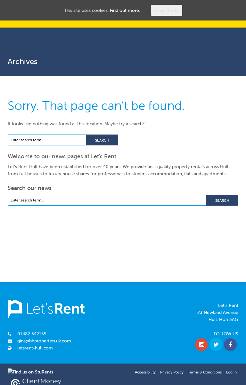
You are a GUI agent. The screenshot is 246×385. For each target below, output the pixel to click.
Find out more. (125, 10)
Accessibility (145, 372)
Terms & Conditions (205, 372)
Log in (231, 372)
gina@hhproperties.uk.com (44, 341)
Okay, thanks (166, 10)
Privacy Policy (172, 372)
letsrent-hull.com (35, 348)
